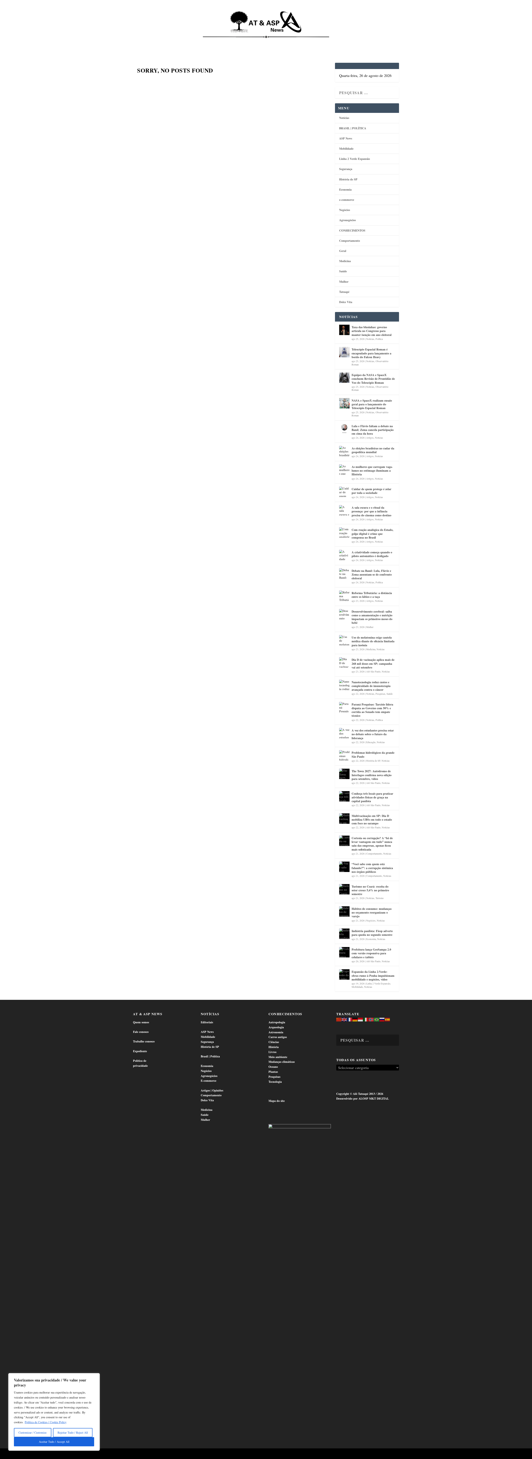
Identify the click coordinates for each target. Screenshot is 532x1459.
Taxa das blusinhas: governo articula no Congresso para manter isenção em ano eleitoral (372, 331)
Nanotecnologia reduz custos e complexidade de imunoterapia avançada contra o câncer (371, 686)
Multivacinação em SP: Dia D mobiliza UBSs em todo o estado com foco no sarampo (372, 819)
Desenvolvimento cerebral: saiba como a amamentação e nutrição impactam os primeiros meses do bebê (372, 617)
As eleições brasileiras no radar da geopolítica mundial (373, 450)
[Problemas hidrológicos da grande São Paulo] (344, 755)
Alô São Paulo (373, 671)
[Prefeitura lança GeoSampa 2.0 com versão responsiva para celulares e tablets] (344, 952)
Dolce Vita (356, 41)
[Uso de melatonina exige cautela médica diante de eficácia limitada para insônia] (344, 640)
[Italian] (366, 1019)
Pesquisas (380, 693)
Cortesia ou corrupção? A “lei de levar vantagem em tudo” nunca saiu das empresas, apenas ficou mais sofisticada (372, 844)
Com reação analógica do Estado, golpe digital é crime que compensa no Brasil (372, 533)
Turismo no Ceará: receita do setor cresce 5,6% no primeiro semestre (370, 890)
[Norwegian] (371, 1019)
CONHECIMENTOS (352, 230)
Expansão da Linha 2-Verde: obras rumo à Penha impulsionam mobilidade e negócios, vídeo (373, 975)
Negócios (344, 210)
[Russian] (382, 1019)
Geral (342, 251)
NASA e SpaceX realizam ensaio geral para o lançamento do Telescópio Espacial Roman (372, 404)
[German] (355, 1019)
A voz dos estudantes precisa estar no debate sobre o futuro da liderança (373, 734)
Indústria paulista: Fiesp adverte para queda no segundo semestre (372, 933)
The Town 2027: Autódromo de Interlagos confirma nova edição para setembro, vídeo (372, 775)
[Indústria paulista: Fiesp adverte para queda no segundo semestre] (344, 934)
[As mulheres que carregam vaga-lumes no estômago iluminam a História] (344, 469)
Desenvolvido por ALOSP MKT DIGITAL (362, 1098)
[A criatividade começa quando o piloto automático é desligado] (344, 555)
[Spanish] (387, 1019)
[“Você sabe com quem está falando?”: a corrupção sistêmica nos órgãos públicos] (344, 867)
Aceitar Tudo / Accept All (54, 1442)
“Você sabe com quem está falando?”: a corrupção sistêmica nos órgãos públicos (372, 868)
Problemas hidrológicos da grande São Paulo (373, 754)
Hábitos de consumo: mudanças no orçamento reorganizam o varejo (372, 912)
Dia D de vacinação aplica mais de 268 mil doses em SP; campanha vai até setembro (373, 663)
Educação (371, 742)
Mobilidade (346, 148)
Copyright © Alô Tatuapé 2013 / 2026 (359, 1093)
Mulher (344, 281)
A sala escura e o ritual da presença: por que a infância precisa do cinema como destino (371, 511)
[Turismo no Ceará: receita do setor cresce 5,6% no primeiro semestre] (344, 889)
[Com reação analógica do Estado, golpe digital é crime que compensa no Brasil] (344, 532)
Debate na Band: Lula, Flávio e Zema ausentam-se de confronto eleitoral (372, 574)
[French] (349, 1019)
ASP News (172, 41)
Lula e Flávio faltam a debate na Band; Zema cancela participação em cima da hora (373, 430)
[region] (54, 1412)
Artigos (370, 437)
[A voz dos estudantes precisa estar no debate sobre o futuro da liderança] (344, 733)
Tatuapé (377, 41)
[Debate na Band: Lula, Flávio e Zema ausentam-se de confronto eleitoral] (344, 573)
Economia (229, 41)
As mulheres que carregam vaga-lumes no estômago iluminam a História (372, 470)
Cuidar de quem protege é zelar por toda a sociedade (371, 491)
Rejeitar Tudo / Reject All (73, 1432)
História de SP (348, 179)
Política (379, 338)
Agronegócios (347, 220)
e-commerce (346, 199)
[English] (344, 1019)
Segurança (345, 169)
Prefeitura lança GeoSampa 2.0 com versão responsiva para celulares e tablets (371, 953)
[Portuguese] (376, 1019)
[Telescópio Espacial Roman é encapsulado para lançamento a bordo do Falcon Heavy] (344, 352)
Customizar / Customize (32, 1432)
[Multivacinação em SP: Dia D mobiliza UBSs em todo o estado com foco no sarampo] (344, 818)
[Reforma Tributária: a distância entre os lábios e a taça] (344, 596)
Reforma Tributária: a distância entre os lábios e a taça (372, 595)
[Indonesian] (360, 1019)
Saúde (336, 41)
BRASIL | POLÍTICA (352, 128)
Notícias (152, 41)
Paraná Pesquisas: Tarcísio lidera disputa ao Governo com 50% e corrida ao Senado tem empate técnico (372, 710)
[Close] (95, 1376)
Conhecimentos (291, 41)
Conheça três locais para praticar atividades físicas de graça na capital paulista (372, 797)
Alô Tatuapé (159, 1454)
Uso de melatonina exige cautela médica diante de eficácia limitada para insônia (373, 641)
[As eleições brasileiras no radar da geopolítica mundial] (344, 451)
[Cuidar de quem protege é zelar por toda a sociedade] (344, 492)
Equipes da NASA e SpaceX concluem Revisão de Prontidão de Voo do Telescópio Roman (373, 379)
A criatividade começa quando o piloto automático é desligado (372, 554)
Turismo (380, 898)
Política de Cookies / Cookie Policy (45, 1422)
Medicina (317, 41)
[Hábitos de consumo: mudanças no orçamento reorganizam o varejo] (344, 911)
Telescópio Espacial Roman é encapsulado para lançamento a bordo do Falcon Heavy (371, 353)
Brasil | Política (202, 41)
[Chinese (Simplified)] (339, 1019)
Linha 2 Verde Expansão (354, 159)
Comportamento (260, 41)
